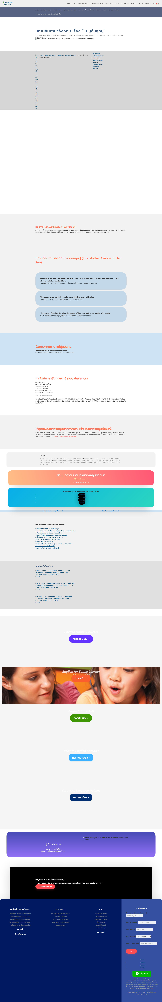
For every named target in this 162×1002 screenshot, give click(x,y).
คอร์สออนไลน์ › (81, 639)
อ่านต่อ (37, 576)
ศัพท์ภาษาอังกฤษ (62, 35)
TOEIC (60, 10)
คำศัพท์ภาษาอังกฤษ (113, 10)
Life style (73, 10)
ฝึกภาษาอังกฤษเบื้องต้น (77, 460)
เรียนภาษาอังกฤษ (89, 10)
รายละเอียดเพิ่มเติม (104, 999)
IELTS (49, 10)
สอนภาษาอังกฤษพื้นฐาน (88, 462)
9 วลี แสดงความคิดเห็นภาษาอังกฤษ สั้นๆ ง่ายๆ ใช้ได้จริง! (54, 585)
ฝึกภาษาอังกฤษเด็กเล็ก (60, 460)
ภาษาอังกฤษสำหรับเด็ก (54, 14)
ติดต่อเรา (147, 3)
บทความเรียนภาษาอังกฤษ (47, 55)
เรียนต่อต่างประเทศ (101, 10)
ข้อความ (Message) (132, 943)
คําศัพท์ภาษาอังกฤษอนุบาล (62, 458)
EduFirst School (147, 992)
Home (37, 10)
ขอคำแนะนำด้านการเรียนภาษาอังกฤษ (65, 437)
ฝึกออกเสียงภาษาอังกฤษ (97, 35)
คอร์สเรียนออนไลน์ (96, 3)
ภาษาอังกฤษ (95, 460)
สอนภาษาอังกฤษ (74, 462)
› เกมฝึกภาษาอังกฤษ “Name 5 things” (47, 529)
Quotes (80, 10)
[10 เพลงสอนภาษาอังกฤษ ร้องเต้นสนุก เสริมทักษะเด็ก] (53, 596)
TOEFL (55, 10)
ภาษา (87, 460)
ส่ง (131, 951)
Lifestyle (72, 35)
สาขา (139, 3)
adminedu (42, 35)
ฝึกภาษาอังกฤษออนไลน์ (91, 458)
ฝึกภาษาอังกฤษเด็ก (107, 458)
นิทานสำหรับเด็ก (78, 458)
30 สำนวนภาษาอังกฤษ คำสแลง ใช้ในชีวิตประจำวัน (51, 572)
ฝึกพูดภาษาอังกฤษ (82, 35)
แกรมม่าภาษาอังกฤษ (40, 14)
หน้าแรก (69, 3)
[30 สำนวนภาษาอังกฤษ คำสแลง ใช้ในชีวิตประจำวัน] (52, 570)
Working (66, 10)
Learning (43, 10)
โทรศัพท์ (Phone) (131, 922)
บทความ (133, 3)
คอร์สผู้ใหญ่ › (81, 718)
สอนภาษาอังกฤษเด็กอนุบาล (106, 462)
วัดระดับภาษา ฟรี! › (45, 887)
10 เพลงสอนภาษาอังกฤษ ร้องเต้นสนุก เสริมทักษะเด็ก (53, 598)
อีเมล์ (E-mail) (130, 929)
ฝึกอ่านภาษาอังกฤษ (112, 35)
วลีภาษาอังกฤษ (62, 462)
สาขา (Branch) (131, 936)
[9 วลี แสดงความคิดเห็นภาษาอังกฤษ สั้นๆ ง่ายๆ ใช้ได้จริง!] (54, 583)
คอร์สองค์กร (108, 3)
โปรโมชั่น (117, 3)
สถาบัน (125, 3)
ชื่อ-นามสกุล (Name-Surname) (136, 913)
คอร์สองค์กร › (81, 797)
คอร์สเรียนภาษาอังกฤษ (80, 3)
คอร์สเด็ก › (81, 678)
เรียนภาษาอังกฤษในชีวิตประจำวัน (67, 55)
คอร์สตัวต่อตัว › (81, 758)
